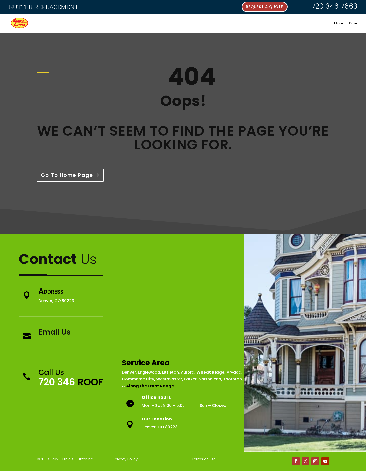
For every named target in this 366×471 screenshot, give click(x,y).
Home (338, 23)
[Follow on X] (305, 461)
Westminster (169, 379)
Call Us (51, 372)
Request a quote (264, 6)
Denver (129, 372)
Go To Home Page (67, 175)
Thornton (232, 379)
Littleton (170, 372)
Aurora (187, 372)
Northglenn (210, 379)
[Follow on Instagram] (315, 461)
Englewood (149, 372)
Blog (353, 23)
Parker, (191, 379)
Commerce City (138, 379)
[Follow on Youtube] (325, 461)
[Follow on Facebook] (296, 461)
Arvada (234, 372)
